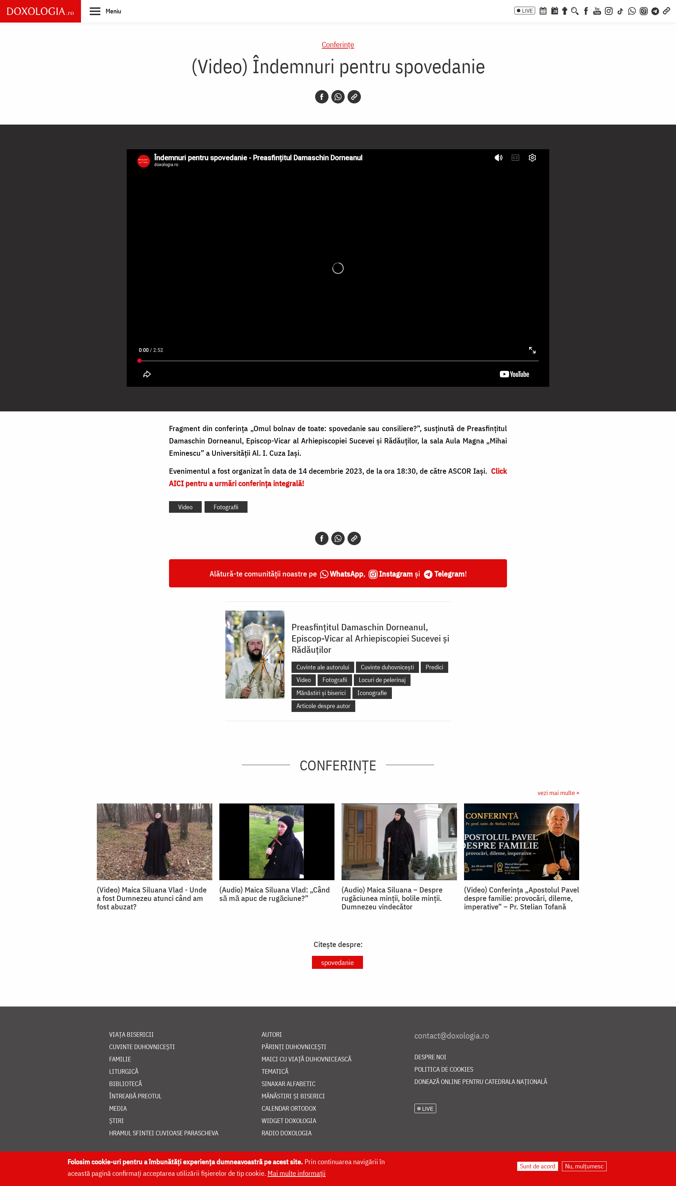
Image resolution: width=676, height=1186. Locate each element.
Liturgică (123, 1071)
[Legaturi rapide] (666, 10)
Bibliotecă (125, 1084)
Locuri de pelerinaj (382, 680)
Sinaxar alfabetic (288, 1084)
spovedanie (337, 962)
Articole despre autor (323, 706)
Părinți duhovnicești (294, 1047)
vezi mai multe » (558, 793)
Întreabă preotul (135, 1096)
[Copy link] (354, 96)
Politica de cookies (443, 1069)
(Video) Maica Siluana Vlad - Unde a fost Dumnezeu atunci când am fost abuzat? (152, 898)
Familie (120, 1059)
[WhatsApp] (632, 10)
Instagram (396, 573)
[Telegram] (656, 10)
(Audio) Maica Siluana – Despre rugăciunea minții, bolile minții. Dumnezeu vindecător (392, 898)
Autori (272, 1035)
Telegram (449, 573)
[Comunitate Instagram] (644, 10)
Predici (434, 667)
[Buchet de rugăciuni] (564, 10)
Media (118, 1108)
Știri (116, 1121)
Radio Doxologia (287, 1133)
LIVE (527, 10)
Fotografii (226, 507)
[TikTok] (620, 10)
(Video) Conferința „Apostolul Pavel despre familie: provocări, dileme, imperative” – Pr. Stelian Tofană (521, 898)
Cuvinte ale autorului (322, 667)
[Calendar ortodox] (543, 10)
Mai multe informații (297, 1173)
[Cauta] (575, 10)
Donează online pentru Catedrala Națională (480, 1082)
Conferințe (338, 44)
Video (185, 507)
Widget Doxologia (289, 1121)
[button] (105, 10)
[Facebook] (586, 10)
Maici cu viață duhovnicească (306, 1059)
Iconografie (372, 693)
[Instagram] (609, 10)
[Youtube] (597, 10)
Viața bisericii (131, 1035)
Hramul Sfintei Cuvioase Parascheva (163, 1133)
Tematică (275, 1071)
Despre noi (430, 1057)
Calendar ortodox (289, 1108)
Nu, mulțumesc (584, 1166)
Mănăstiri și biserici (321, 693)
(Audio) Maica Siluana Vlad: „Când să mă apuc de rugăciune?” (274, 893)
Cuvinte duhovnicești (387, 667)
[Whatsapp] (338, 96)
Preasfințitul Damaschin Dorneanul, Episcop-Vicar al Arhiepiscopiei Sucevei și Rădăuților (370, 638)
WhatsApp (346, 573)
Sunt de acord (537, 1166)
